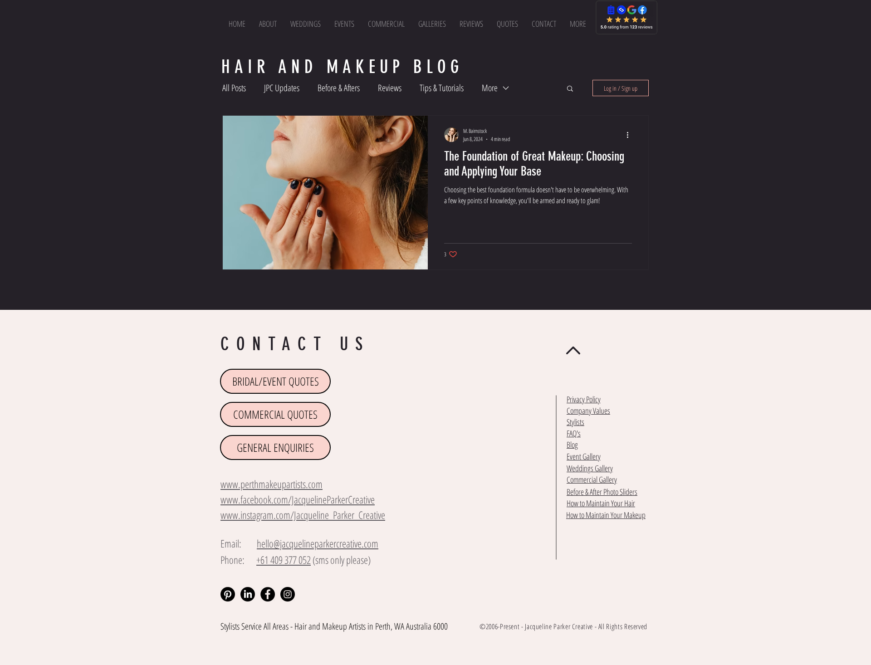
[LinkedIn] (247, 594)
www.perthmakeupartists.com (271, 484)
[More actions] (630, 134)
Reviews (389, 88)
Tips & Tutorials (442, 88)
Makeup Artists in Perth (356, 626)
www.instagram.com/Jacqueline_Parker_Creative (302, 515)
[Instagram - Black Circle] (287, 594)
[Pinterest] (227, 594)
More (490, 88)
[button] (578, 23)
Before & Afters (339, 88)
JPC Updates (281, 88)
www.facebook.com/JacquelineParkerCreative (297, 499)
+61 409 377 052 (283, 560)
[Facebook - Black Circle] (267, 594)
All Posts (234, 88)
